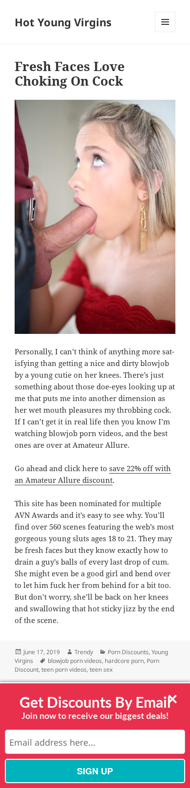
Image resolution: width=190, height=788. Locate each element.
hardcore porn (124, 661)
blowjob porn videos (75, 661)
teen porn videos (64, 669)
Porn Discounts (128, 652)
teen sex (101, 669)
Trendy (84, 652)
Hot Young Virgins (63, 22)
